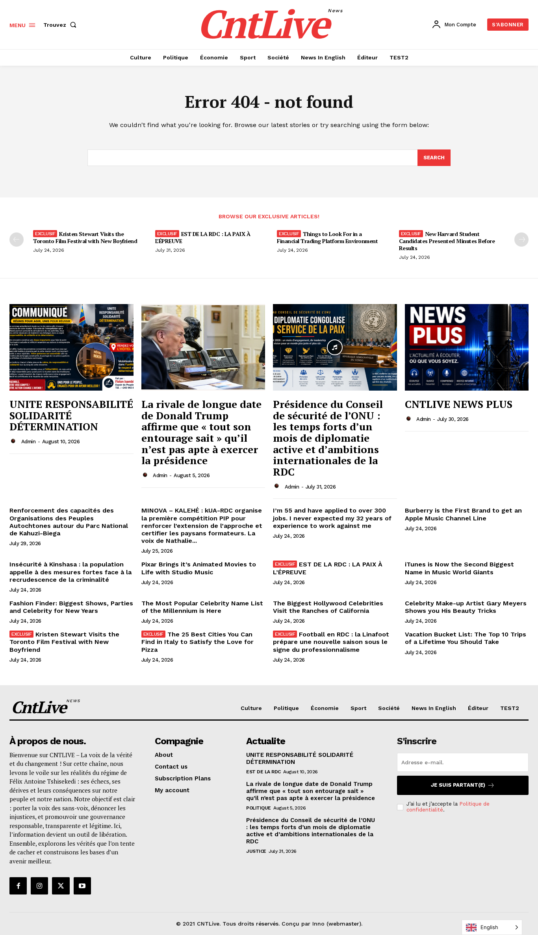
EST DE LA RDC (263, 772)
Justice (256, 851)
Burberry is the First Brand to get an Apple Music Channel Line (463, 514)
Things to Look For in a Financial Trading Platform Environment (327, 237)
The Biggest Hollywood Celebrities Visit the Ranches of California (328, 606)
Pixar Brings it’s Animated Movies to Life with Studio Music (198, 568)
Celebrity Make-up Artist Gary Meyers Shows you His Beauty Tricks (466, 606)
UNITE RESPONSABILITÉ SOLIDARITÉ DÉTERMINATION (71, 415)
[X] (60, 885)
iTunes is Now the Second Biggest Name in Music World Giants (459, 568)
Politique (258, 808)
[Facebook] (18, 885)
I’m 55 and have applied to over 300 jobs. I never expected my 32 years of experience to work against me (332, 518)
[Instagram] (39, 885)
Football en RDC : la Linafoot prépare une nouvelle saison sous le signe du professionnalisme (331, 642)
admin (28, 441)
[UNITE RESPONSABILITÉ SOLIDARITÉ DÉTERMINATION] (71, 347)
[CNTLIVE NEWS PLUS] (467, 347)
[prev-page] (16, 239)
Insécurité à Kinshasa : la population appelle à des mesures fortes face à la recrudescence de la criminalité (70, 572)
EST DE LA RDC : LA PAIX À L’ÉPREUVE (202, 237)
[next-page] (521, 239)
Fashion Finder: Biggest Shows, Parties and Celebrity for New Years (71, 606)
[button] (61, 25)
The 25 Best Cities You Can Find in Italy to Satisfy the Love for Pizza (197, 642)
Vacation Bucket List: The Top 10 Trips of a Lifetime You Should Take (465, 638)
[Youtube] (82, 885)
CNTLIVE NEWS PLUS (458, 404)
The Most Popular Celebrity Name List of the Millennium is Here (202, 606)
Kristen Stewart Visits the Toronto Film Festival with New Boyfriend (85, 237)
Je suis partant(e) (458, 785)
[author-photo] (14, 441)
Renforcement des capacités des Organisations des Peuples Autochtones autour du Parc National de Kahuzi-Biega (68, 522)
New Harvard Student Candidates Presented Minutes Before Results (447, 241)
